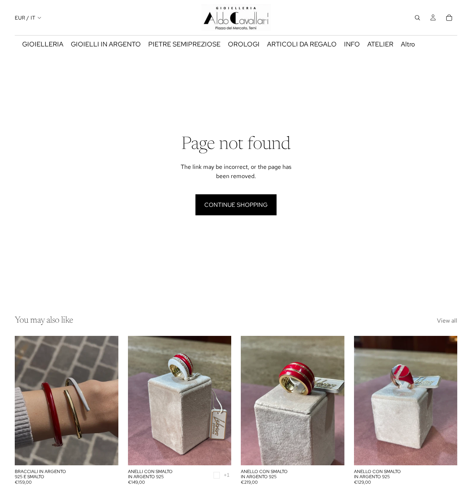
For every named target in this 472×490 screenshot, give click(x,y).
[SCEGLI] (107, 454)
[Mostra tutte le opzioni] (226, 475)
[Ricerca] (417, 18)
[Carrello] (449, 18)
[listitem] (408, 44)
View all (447, 320)
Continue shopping (236, 205)
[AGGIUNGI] (333, 454)
